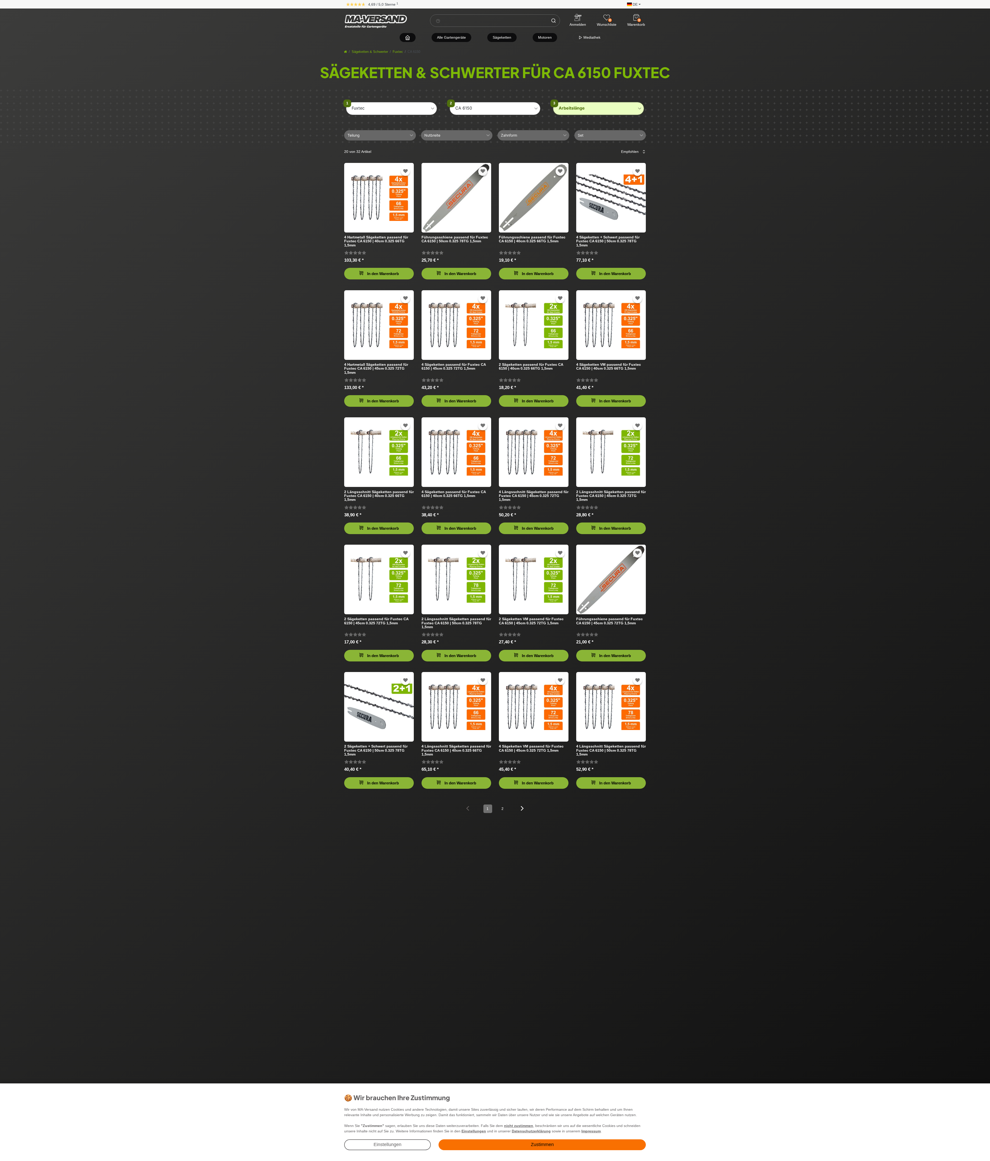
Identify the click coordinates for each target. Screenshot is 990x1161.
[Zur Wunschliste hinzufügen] (405, 171)
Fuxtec (398, 52)
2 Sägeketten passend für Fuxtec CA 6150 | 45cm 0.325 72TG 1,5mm (376, 621)
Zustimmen (542, 1144)
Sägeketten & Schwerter (370, 52)
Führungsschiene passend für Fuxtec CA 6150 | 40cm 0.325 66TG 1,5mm (532, 239)
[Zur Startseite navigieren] (408, 37)
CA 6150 (463, 108)
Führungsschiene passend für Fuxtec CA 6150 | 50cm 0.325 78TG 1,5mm (455, 239)
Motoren (545, 37)
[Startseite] (345, 52)
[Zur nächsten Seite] (522, 808)
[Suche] (553, 21)
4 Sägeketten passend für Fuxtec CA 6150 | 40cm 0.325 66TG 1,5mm (454, 494)
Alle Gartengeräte (451, 37)
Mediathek (591, 37)
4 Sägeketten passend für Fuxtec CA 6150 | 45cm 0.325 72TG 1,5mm (454, 366)
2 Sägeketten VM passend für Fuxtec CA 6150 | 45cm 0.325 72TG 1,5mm (531, 621)
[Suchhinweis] (438, 20)
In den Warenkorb (383, 273)
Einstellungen (387, 1144)
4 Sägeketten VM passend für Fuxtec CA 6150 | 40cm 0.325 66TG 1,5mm (608, 366)
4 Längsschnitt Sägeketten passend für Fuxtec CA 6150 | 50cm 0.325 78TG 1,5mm (611, 750)
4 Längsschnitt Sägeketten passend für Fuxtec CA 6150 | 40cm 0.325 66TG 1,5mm (456, 750)
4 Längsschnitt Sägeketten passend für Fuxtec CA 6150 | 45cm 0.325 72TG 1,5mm (533, 496)
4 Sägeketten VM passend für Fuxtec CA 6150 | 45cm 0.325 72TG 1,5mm (531, 748)
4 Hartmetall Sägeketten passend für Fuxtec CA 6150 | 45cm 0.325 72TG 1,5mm (376, 368)
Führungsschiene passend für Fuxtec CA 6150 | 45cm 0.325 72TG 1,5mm (609, 621)
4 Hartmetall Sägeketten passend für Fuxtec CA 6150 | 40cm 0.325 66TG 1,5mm (376, 241)
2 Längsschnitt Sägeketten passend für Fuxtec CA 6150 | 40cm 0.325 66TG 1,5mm (379, 496)
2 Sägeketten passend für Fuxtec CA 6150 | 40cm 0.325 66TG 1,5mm (531, 366)
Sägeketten (502, 37)
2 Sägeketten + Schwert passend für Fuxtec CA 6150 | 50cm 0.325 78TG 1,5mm (376, 750)
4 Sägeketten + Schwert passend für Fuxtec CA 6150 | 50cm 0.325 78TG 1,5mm (608, 241)
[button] (632, 4)
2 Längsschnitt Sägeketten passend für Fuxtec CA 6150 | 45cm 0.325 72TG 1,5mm (611, 496)
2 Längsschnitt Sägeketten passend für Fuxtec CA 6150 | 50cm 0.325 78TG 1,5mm (456, 623)
